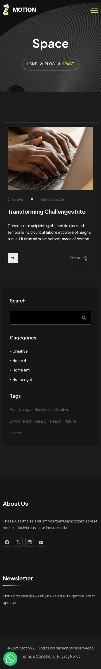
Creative (15, 199)
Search (17, 300)
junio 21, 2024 (52, 199)
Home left (21, 370)
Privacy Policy (68, 656)
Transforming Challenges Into (47, 211)
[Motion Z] (19, 9)
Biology (25, 409)
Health (55, 421)
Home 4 (19, 360)
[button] (10, 659)
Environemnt (20, 421)
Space (15, 433)
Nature (70, 421)
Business (43, 409)
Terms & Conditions (38, 656)
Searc (84, 318)
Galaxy (41, 421)
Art (12, 409)
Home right (22, 379)
